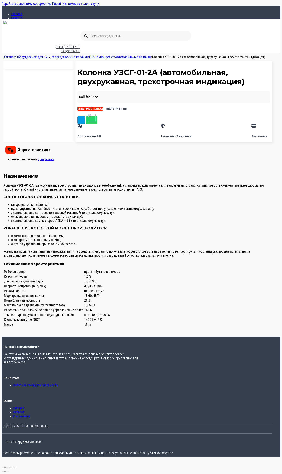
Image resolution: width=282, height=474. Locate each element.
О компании (21, 416)
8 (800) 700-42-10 (68, 47)
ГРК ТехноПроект (101, 57)
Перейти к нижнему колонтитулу (75, 4)
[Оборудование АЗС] (5, 23)
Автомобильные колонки (133, 57)
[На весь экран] (6, 467)
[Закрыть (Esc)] (14, 467)
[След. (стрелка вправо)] (6, 471)
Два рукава (46, 159)
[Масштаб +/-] (3, 467)
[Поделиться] (10, 467)
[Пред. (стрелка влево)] (3, 471)
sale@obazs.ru (70, 51)
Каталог (16, 18)
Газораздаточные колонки (69, 57)
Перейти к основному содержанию (26, 4)
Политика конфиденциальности (35, 385)
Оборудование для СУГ (32, 57)
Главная (16, 14)
